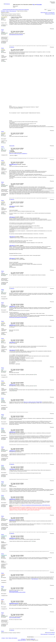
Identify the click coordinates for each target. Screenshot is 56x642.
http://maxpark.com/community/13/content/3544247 (18, 317)
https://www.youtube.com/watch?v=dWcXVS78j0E (33, 401)
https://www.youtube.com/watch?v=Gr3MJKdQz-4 (18, 153)
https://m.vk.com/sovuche (13, 591)
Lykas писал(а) (12, 342)
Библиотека (26, 9)
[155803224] (11, 47)
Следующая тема (51, 12)
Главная (4, 9)
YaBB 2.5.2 (33, 639)
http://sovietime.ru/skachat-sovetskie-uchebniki (17, 592)
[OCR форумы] (7, 3)
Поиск (10, 9)
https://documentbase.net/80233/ (14, 617)
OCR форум (23, 639)
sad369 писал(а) (12, 306)
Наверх (2, 29)
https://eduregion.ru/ (34, 578)
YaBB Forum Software (22, 640)
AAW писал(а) (12, 206)
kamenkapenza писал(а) (13, 603)
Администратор (21, 9)
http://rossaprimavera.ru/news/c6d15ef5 (16, 34)
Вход (34, 4)
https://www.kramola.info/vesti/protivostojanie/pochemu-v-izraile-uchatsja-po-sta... (36, 505)
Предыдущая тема (44, 12)
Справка (7, 9)
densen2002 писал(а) (13, 164)
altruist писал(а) (12, 519)
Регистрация (39, 4)
